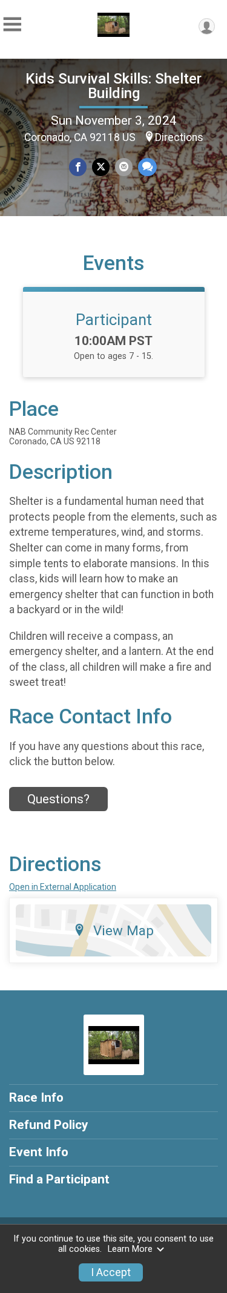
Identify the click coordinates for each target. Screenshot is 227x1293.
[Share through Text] (147, 167)
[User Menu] (207, 26)
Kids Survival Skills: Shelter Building (113, 86)
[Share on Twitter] (101, 167)
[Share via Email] (124, 167)
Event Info (38, 1152)
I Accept (111, 1272)
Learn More (130, 1249)
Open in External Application (62, 887)
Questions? (58, 799)
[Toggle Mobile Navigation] (12, 24)
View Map (123, 930)
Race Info (36, 1097)
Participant (114, 320)
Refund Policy (48, 1124)
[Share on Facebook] (78, 167)
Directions (179, 137)
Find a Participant (59, 1179)
